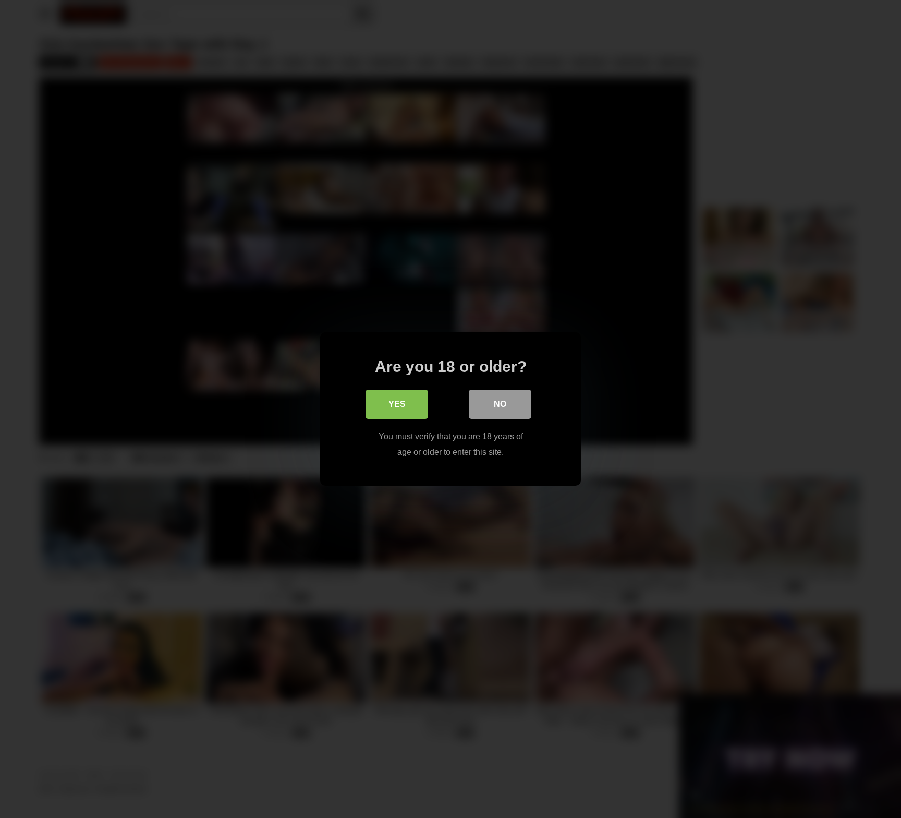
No (500, 404)
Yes (397, 404)
